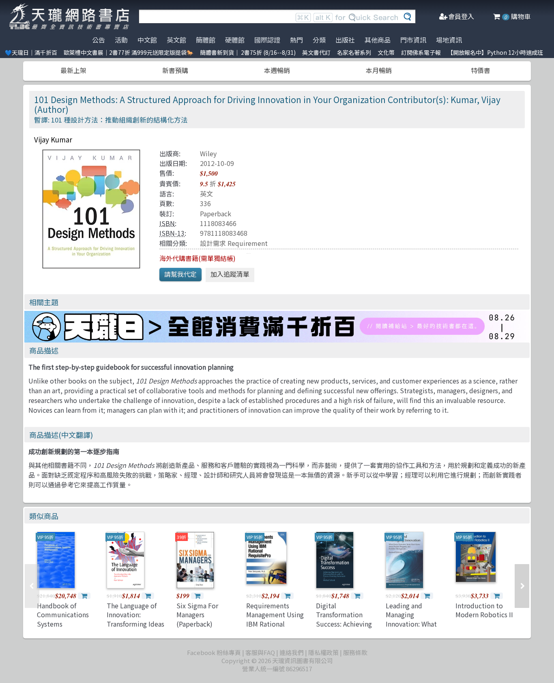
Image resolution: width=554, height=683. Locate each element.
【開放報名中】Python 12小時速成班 (495, 52)
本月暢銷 (379, 70)
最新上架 (73, 70)
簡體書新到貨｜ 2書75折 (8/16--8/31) (248, 52)
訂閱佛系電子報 (421, 52)
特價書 (480, 70)
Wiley (208, 153)
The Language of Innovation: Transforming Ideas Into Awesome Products (135, 624)
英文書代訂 (316, 52)
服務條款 (355, 652)
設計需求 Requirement (234, 243)
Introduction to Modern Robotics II (484, 610)
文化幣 (386, 52)
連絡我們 (291, 652)
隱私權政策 (323, 652)
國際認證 (267, 40)
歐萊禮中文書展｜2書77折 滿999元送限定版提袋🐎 (128, 52)
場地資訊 (449, 40)
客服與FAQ (260, 652)
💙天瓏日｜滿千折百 (31, 52)
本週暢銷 (277, 70)
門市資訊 (413, 40)
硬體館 (235, 40)
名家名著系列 (354, 52)
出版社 (345, 40)
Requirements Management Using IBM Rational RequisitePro (275, 619)
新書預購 (175, 70)
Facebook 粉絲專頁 (214, 652)
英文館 (176, 40)
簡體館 (205, 40)
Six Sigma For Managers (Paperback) (197, 615)
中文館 (147, 40)
